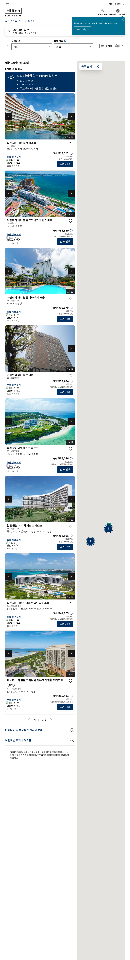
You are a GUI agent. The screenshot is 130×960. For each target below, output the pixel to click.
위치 (7, 21)
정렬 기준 (15, 41)
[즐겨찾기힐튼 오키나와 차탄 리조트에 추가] (70, 143)
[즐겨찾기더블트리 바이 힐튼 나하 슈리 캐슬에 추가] (70, 298)
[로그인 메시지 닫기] (122, 19)
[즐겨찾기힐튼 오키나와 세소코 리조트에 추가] (70, 448)
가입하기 (113, 14)
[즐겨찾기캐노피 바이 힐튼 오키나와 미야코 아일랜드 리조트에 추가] (70, 681)
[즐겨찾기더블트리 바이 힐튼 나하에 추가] (70, 375)
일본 (15, 21)
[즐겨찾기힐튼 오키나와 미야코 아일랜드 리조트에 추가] (70, 603)
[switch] (119, 46)
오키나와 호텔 (28, 21)
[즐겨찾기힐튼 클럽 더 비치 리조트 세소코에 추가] (70, 526)
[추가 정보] (71, 153)
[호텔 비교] (119, 46)
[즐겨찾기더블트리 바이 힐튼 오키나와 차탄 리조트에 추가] (70, 221)
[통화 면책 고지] (66, 41)
